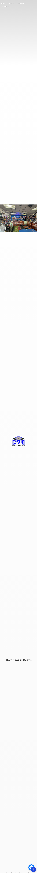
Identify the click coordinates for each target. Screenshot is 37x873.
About (11, 3)
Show (33, 869)
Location (20, 3)
